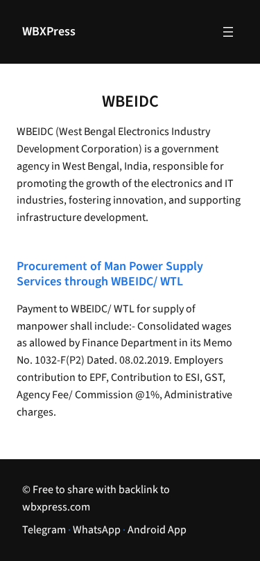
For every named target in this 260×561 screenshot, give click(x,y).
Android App (157, 529)
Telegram (44, 529)
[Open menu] (228, 32)
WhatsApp (97, 529)
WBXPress (49, 31)
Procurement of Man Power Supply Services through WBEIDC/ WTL (110, 274)
